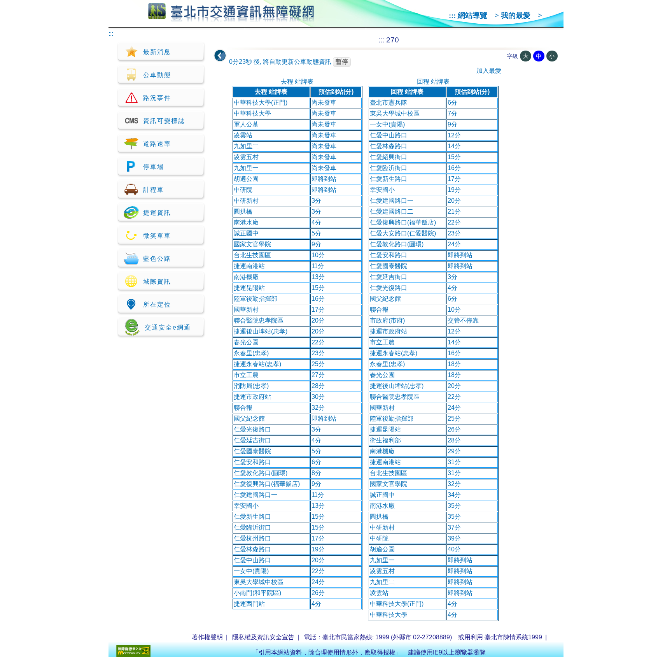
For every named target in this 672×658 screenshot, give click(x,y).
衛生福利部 (385, 440)
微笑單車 (157, 235)
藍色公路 (157, 258)
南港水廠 (246, 222)
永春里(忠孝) (251, 353)
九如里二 (246, 146)
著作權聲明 (207, 637)
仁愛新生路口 (252, 516)
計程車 (153, 189)
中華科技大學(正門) (260, 102)
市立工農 (246, 375)
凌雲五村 (246, 157)
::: (452, 15)
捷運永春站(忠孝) (257, 364)
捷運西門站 (249, 603)
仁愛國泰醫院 (252, 451)
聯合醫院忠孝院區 (259, 320)
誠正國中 (246, 233)
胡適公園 (246, 178)
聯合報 (243, 407)
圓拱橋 (243, 211)
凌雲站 (243, 135)
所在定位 (157, 304)
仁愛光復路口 (252, 429)
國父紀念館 (249, 418)
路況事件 (157, 98)
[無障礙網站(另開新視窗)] (133, 654)
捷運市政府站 (252, 396)
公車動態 (157, 75)
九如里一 (246, 168)
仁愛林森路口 (252, 549)
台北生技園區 (252, 255)
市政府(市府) (387, 320)
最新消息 (157, 52)
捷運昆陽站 (249, 287)
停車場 (153, 166)
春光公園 (246, 342)
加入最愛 (488, 70)
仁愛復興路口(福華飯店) (267, 484)
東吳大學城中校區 (259, 582)
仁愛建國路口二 (391, 211)
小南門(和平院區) (257, 593)
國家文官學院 (252, 244)
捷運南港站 (249, 266)
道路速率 (157, 143)
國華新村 (246, 309)
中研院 (243, 189)
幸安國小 (246, 505)
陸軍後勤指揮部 (255, 298)
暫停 (342, 61)
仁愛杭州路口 (252, 538)
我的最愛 (515, 15)
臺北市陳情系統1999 (513, 637)
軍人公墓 (246, 124)
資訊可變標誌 (164, 121)
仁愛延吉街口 (252, 440)
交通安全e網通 (168, 327)
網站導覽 (472, 15)
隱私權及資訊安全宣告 (263, 637)
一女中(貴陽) (251, 571)
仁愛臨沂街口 (252, 527)
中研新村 (246, 200)
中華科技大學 (252, 113)
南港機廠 (246, 277)
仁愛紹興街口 (388, 157)
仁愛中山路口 (252, 560)
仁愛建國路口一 (255, 494)
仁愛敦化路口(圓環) (260, 473)
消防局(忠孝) (251, 386)
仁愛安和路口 (252, 462)
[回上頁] (220, 55)
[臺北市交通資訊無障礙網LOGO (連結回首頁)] (231, 19)
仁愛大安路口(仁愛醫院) (403, 233)
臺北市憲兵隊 (388, 102)
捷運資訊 (157, 212)
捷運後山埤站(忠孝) (260, 331)
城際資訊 (157, 281)
